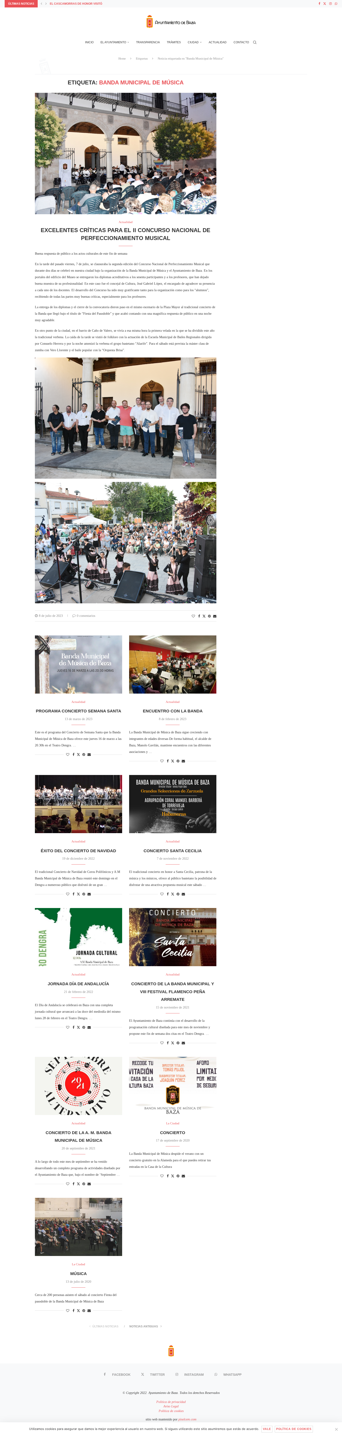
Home (122, 58)
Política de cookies (171, 1411)
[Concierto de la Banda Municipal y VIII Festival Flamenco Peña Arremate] (172, 937)
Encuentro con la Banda (173, 711)
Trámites (174, 42)
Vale (267, 1429)
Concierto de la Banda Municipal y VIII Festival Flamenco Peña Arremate (172, 992)
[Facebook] (319, 3)
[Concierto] (172, 1086)
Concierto (172, 1132)
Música (78, 1273)
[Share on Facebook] (199, 616)
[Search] (254, 42)
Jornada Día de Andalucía (78, 984)
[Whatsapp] (336, 3)
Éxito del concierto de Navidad (78, 850)
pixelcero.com (187, 1419)
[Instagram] (330, 3)
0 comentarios (86, 616)
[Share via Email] (214, 616)
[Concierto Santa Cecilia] (172, 804)
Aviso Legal (171, 1406)
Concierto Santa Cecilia (173, 850)
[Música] (78, 1227)
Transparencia (148, 42)
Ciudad (193, 42)
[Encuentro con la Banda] (172, 664)
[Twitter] (324, 3)
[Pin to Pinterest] (209, 616)
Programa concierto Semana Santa (78, 711)
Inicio (89, 42)
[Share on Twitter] (204, 616)
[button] (41, 3)
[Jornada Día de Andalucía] (78, 937)
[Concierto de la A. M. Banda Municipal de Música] (78, 1086)
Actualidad (218, 42)
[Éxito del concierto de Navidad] (78, 804)
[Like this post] (193, 616)
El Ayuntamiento (113, 42)
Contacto (241, 42)
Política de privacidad (171, 1402)
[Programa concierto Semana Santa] (78, 664)
